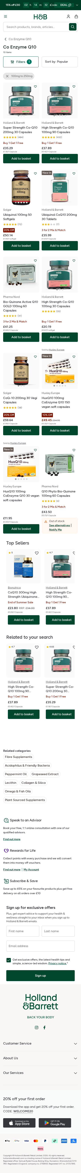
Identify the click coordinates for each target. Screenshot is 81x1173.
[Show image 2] (21, 115)
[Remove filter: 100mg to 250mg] (7, 76)
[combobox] (36, 27)
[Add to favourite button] (35, 86)
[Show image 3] (24, 115)
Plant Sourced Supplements (25, 800)
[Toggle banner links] (77, 5)
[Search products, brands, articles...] (73, 27)
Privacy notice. (57, 963)
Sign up (40, 975)
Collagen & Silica (33, 783)
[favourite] (37, 553)
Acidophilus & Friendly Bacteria (27, 765)
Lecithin (10, 783)
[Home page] (40, 16)
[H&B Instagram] (36, 1027)
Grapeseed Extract (45, 774)
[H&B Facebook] (44, 1027)
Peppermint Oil (16, 774)
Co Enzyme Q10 (20, 39)
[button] (60, 61)
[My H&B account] (68, 16)
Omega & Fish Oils (18, 791)
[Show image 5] (65, 115)
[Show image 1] (18, 115)
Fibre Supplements (18, 757)
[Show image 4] (62, 115)
